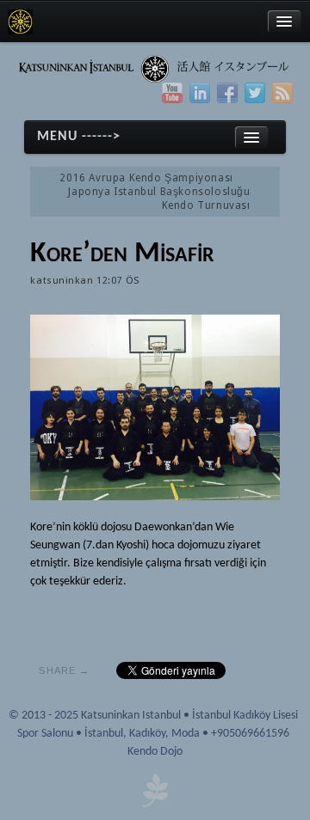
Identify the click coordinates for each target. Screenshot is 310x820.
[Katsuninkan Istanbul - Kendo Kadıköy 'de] (19, 21)
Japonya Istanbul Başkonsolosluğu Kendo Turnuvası (159, 198)
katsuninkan (61, 280)
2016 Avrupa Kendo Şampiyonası (145, 178)
